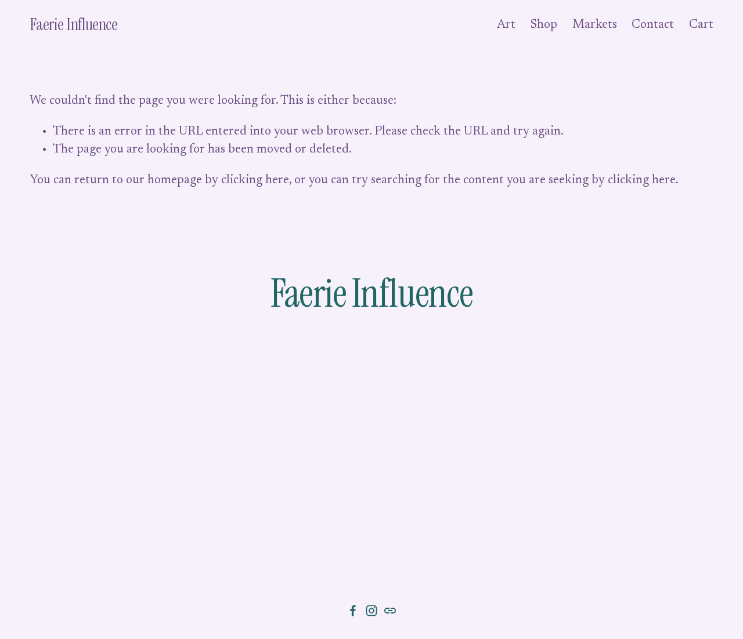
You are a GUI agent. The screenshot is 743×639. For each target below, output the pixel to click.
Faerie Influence (73, 24)
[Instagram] (371, 610)
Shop (544, 25)
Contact (653, 25)
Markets (594, 25)
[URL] (390, 610)
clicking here (255, 181)
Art (506, 25)
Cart (701, 25)
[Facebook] (353, 610)
